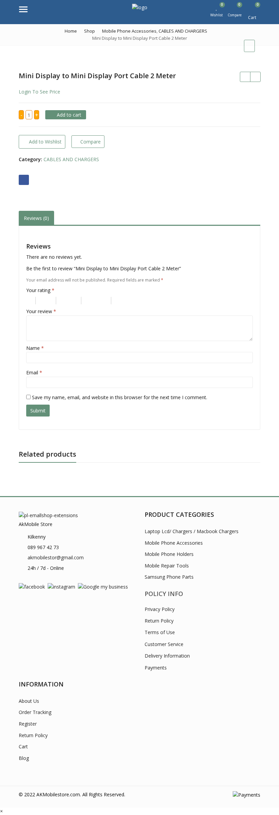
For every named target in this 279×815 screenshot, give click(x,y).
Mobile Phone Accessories (174, 543)
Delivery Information (167, 655)
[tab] (36, 218)
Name (35, 348)
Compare (90, 141)
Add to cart (69, 115)
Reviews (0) (36, 218)
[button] (1, 811)
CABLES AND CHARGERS (71, 159)
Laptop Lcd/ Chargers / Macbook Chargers (192, 531)
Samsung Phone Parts (169, 577)
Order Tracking (35, 712)
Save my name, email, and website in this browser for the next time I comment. (119, 397)
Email (34, 372)
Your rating (40, 290)
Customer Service (164, 644)
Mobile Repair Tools (167, 565)
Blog (24, 758)
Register (28, 723)
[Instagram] (61, 586)
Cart (23, 746)
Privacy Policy (160, 609)
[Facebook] (32, 586)
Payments (156, 667)
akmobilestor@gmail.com (56, 557)
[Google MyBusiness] (103, 586)
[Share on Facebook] (24, 180)
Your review (41, 311)
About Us (29, 701)
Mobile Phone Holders (169, 554)
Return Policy (159, 620)
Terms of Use (160, 632)
